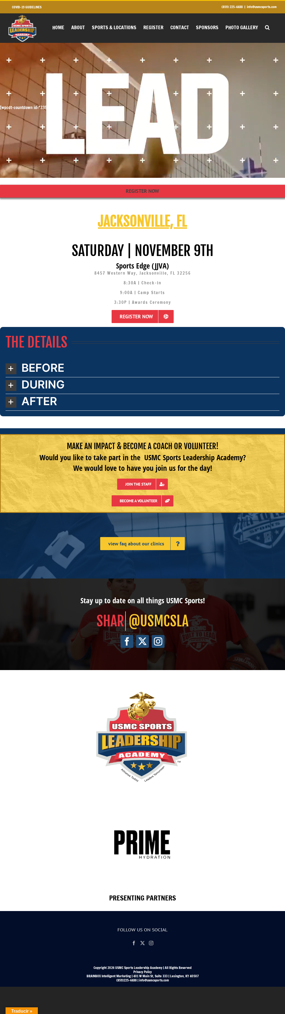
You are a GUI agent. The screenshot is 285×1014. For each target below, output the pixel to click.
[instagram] (158, 641)
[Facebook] (134, 943)
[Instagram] (151, 943)
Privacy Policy (142, 971)
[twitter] (142, 641)
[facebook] (127, 641)
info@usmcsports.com (262, 6)
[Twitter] (142, 943)
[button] (267, 27)
